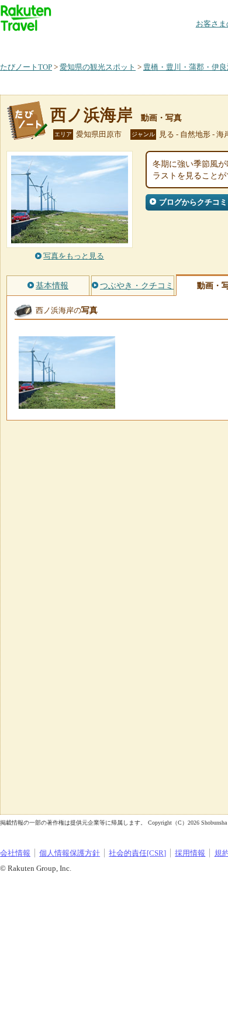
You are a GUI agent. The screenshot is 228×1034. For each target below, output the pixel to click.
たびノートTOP (26, 67)
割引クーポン (184, 43)
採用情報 (190, 853)
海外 (88, 43)
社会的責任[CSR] (137, 853)
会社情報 (15, 853)
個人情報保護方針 (69, 853)
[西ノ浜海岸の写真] (67, 403)
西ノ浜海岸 (91, 115)
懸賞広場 (136, 43)
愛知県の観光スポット (98, 67)
